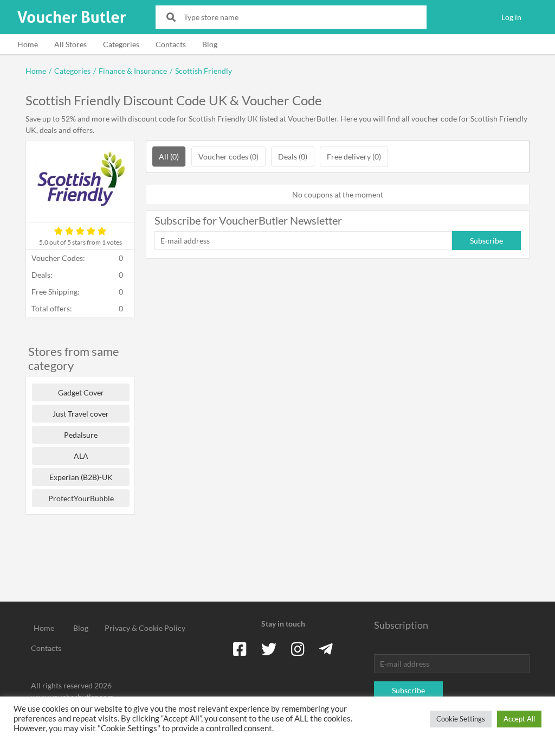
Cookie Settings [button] (460, 718)
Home (27, 44)
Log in (511, 17)
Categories (121, 44)
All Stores (70, 44)
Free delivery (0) (354, 156)
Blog (209, 44)
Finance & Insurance (133, 70)
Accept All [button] (519, 718)
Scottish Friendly (203, 70)
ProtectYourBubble (81, 498)
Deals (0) (292, 156)
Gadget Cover (81, 392)
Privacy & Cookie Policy (145, 628)
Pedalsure (81, 434)
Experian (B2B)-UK (81, 477)
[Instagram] (298, 649)
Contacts (171, 44)
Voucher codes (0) (228, 156)
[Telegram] (326, 649)
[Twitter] (268, 649)
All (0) (169, 156)
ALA (81, 456)
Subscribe (486, 240)
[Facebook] (240, 649)
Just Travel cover (81, 413)
